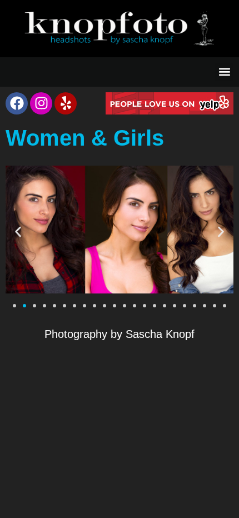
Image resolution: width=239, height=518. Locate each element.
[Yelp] (65, 103)
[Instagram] (41, 103)
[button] (224, 72)
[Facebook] (17, 103)
